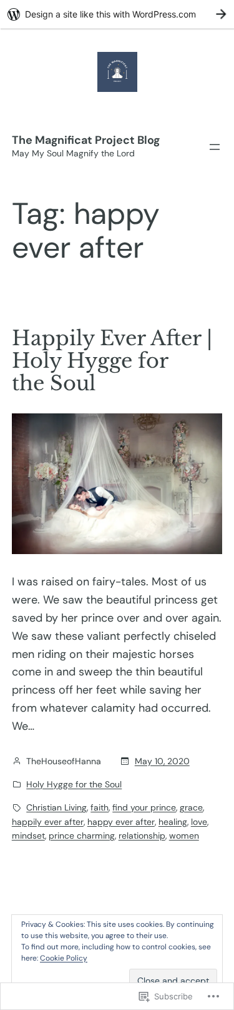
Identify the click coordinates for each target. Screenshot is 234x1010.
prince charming (82, 835)
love (199, 821)
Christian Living (56, 807)
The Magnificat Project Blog (86, 140)
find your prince (144, 807)
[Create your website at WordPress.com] (117, 14)
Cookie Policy (63, 958)
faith (99, 807)
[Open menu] (214, 146)
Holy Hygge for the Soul (74, 784)
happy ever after (121, 821)
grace (191, 807)
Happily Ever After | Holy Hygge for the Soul (112, 361)
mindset (28, 835)
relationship (142, 835)
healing (172, 821)
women (184, 835)
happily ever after (48, 821)
